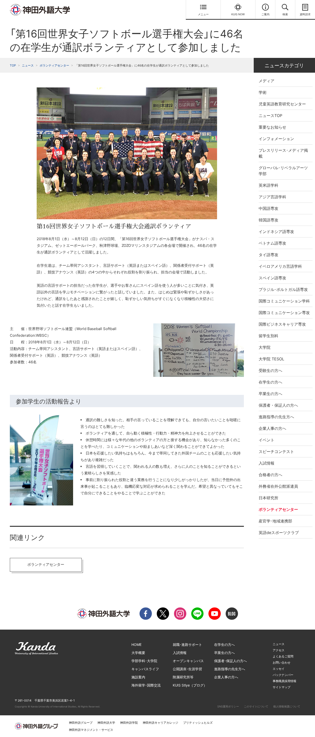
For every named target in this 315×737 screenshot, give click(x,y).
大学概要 (138, 653)
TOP (13, 65)
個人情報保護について (286, 706)
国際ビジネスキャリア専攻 (282, 324)
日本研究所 (268, 497)
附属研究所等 (183, 677)
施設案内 (138, 677)
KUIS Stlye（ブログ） (190, 685)
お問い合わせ (281, 662)
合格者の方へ (270, 474)
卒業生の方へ (270, 393)
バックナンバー (283, 675)
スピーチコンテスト (276, 451)
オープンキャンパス (188, 661)
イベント (266, 439)
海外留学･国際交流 (146, 685)
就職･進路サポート (187, 644)
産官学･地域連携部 (275, 521)
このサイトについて (256, 706)
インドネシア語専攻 (276, 231)
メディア (266, 80)
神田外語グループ (81, 722)
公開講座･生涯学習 (187, 669)
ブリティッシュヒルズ (198, 722)
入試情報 (266, 463)
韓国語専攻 (268, 220)
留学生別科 (268, 335)
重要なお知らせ (272, 127)
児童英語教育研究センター (282, 103)
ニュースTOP (270, 115)
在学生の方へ (270, 382)
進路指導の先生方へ (276, 416)
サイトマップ (281, 687)
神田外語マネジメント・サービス (91, 730)
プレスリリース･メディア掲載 (283, 153)
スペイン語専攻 (272, 277)
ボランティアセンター (54, 65)
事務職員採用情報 (284, 681)
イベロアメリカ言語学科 (280, 266)
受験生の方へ (270, 370)
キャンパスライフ (145, 669)
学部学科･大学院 (144, 661)
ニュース (28, 65)
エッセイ (278, 668)
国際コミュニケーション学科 (284, 301)
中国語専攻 (268, 208)
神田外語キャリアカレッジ (160, 722)
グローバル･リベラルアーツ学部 (283, 170)
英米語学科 (268, 185)
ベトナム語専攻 (272, 243)
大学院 (264, 347)
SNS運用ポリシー (228, 706)
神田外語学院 (129, 722)
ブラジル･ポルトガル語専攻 (283, 289)
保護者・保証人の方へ (278, 405)
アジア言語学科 (272, 196)
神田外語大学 (106, 722)
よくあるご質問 (283, 656)
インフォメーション (276, 138)
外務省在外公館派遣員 (278, 486)
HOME (136, 644)
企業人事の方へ (272, 428)
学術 (263, 92)
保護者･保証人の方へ (230, 661)
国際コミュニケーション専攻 (284, 312)
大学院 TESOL (271, 358)
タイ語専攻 (268, 254)
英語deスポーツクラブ (279, 532)
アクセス (278, 650)
